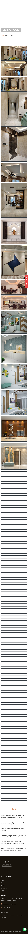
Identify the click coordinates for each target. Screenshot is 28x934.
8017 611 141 (6, 907)
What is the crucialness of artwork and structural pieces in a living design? (12, 849)
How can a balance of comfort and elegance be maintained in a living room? (12, 842)
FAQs (2, 890)
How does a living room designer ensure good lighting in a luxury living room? (12, 816)
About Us (3, 883)
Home (2, 35)
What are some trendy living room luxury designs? (12, 829)
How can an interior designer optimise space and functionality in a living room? (12, 836)
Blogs (2, 885)
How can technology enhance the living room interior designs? (12, 822)
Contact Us (4, 888)
